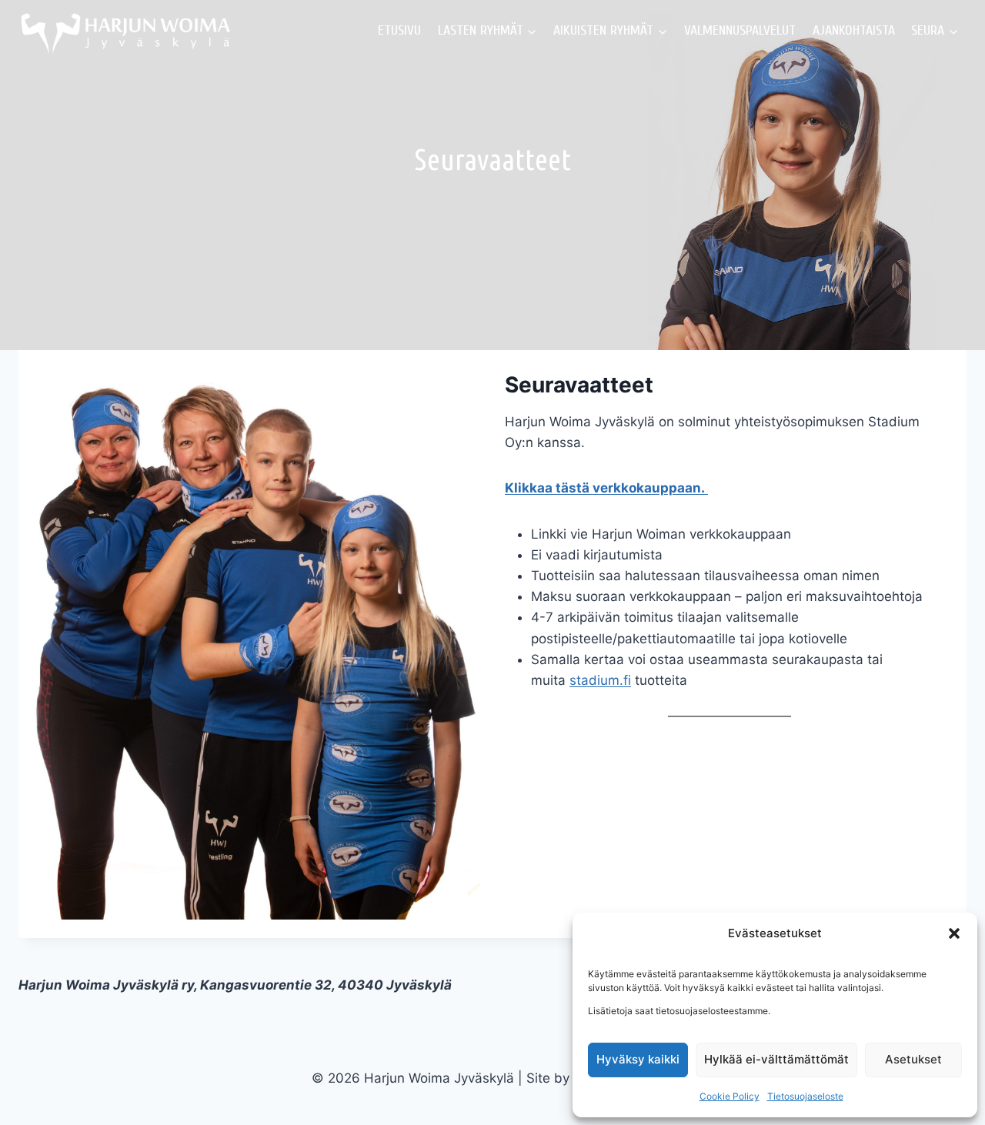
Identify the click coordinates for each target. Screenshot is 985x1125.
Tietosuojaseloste (805, 1096)
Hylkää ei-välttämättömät (776, 1059)
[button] (954, 933)
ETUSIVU (399, 30)
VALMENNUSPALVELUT (740, 30)
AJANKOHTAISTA (854, 30)
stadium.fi (600, 680)
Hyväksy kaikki (637, 1059)
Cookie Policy (730, 1096)
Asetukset (913, 1059)
